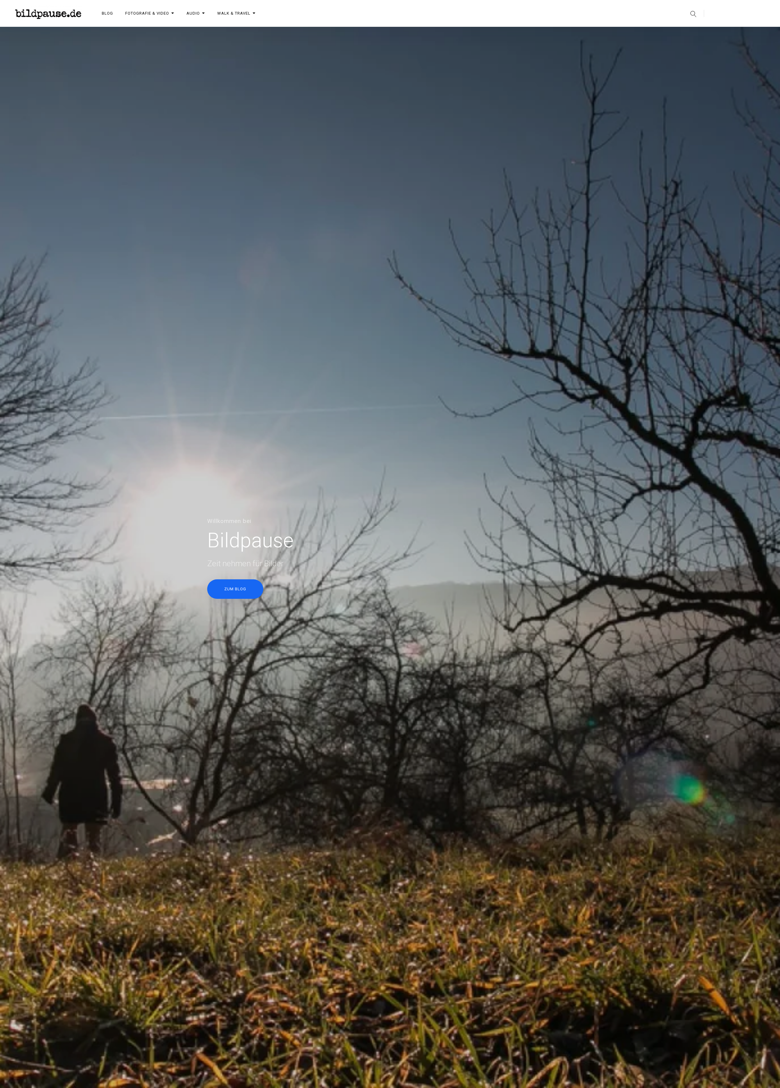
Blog (107, 13)
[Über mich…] (698, 33)
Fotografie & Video (147, 13)
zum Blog (235, 589)
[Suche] (693, 13)
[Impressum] (746, 33)
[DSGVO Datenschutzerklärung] (761, 33)
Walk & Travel (233, 13)
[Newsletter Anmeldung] (714, 33)
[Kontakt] (730, 33)
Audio (193, 13)
